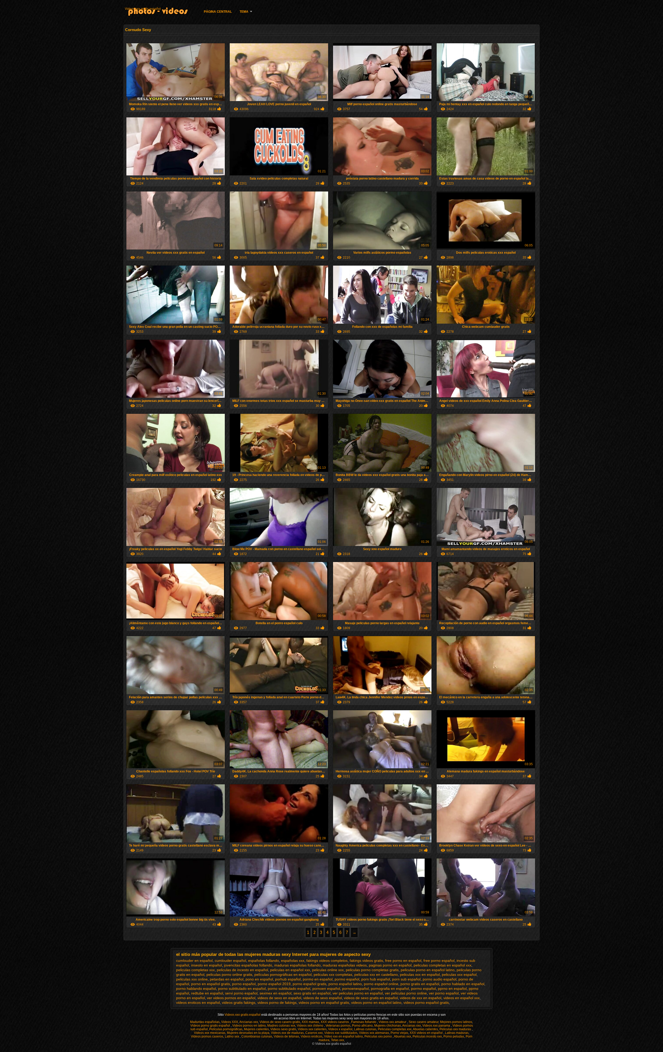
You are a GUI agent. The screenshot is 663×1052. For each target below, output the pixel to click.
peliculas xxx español (459, 974)
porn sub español (406, 979)
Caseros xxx (314, 1033)
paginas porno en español (390, 965)
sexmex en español (275, 993)
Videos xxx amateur (393, 1022)
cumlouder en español (194, 960)
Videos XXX (229, 1022)
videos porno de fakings (277, 1002)
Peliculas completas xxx (395, 1029)
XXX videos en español (426, 1033)
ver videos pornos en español (231, 998)
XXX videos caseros (335, 1022)
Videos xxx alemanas (374, 1033)
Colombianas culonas (256, 1036)
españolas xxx (292, 960)
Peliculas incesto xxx (427, 1036)
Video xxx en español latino (343, 1036)
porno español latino (345, 984)
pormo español (347, 979)
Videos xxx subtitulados (340, 1033)
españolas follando (263, 960)
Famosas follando (364, 1022)
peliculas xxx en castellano (376, 974)
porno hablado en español (462, 984)
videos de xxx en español (420, 998)
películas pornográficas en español (283, 974)
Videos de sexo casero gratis (280, 1022)
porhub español (288, 979)
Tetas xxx (337, 1040)
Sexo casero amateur (423, 1022)
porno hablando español (196, 988)
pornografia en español (390, 988)
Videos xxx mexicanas (209, 1033)
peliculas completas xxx (195, 970)
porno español (244, 984)
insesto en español (206, 965)
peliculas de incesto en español (242, 970)
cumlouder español (230, 960)
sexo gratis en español (311, 993)
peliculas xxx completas (333, 974)
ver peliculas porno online (406, 993)
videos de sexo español (322, 998)
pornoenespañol (355, 988)
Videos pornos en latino (249, 1025)
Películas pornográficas (225, 1029)
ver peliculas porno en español (358, 993)
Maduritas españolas (205, 1022)
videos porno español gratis (426, 1002)
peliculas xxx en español (420, 974)
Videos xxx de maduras (287, 1033)
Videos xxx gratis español (143, 9)
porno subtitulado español (289, 988)
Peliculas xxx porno (378, 1036)
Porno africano (362, 1025)
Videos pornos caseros (207, 1036)
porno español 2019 (274, 984)
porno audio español (439, 979)
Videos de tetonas (286, 1036)
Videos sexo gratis (283, 1029)
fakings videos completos (327, 960)
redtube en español (207, 993)
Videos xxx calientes (312, 1029)
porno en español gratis (210, 984)
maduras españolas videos (345, 965)
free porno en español (403, 960)
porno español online (381, 984)
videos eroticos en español (198, 1002)
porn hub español (375, 979)
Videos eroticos (311, 1036)
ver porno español (444, 993)
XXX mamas (310, 1022)
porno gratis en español (419, 984)
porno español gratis (309, 984)
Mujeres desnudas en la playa (248, 1033)
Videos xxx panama (436, 1025)
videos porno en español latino (376, 1002)
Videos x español (340, 1029)
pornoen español (326, 988)
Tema (244, 11)
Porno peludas (453, 1036)
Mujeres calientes (256, 1029)
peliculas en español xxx (290, 970)
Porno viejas (399, 1033)
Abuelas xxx (402, 1036)
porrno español (423, 988)
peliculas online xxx (328, 970)
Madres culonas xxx (281, 1025)
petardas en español (226, 979)
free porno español (439, 960)
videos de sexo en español (279, 998)
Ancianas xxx (248, 1022)
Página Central (218, 11)
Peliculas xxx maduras (455, 1029)
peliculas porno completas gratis (372, 970)
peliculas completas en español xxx (442, 965)
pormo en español (318, 979)
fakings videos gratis (366, 960)
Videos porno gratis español (210, 1025)
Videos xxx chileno (310, 1025)
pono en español (259, 979)
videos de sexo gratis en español (371, 998)
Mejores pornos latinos (456, 1022)
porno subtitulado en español (242, 988)
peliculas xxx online (192, 979)
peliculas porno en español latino (428, 970)
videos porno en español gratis (324, 1002)
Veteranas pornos (338, 1025)
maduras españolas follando (297, 965)
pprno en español (452, 988)
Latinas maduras (457, 1033)
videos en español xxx (461, 998)
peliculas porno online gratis (229, 974)
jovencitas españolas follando (248, 965)
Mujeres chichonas (387, 1025)
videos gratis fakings (238, 1002)
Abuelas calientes (425, 1029)
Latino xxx (232, 1036)
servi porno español (241, 993)
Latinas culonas (365, 1029)
